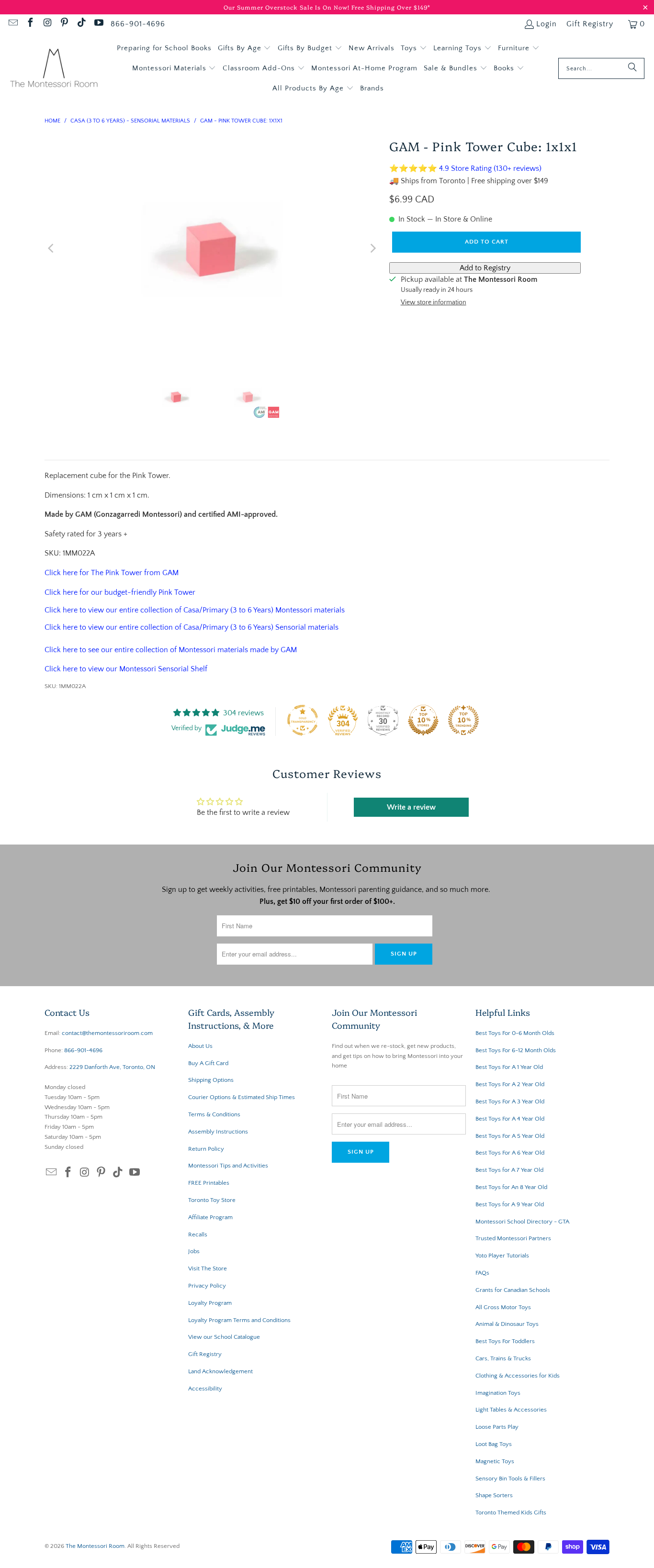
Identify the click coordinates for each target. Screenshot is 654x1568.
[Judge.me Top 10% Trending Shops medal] (463, 720)
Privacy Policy (207, 1285)
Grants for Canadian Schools (512, 1290)
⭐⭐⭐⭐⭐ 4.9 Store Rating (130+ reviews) (465, 168)
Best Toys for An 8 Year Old (511, 1187)
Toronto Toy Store (212, 1200)
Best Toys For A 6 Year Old (509, 1152)
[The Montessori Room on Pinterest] (64, 24)
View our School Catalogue (224, 1337)
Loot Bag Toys (493, 1444)
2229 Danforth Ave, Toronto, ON (112, 1067)
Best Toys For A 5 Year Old (509, 1136)
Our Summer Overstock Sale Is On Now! (287, 7)
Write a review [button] (411, 807)
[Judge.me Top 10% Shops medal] (423, 720)
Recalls (197, 1234)
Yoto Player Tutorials (502, 1255)
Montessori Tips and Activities (228, 1165)
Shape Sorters (494, 1495)
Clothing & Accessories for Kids (517, 1375)
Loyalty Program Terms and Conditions (239, 1320)
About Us (200, 1046)
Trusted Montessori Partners (513, 1238)
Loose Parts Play (497, 1426)
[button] (244, 48)
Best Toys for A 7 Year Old (509, 1170)
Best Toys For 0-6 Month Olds (514, 1033)
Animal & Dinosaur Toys (507, 1324)
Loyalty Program (210, 1303)
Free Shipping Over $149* (390, 7)
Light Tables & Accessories (511, 1409)
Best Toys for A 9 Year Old (509, 1204)
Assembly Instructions (218, 1131)
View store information (433, 302)
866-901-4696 (138, 24)
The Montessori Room (95, 1546)
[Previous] (51, 248)
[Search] (632, 68)
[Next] (372, 248)
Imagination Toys (497, 1393)
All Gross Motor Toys (503, 1307)
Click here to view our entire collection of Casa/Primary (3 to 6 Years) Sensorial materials (191, 627)
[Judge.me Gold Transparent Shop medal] (302, 720)
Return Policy (206, 1148)
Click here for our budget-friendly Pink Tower (120, 592)
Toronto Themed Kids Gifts (510, 1512)
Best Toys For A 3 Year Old (509, 1101)
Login (546, 24)
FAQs (482, 1272)
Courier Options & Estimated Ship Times (241, 1097)
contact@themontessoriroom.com (107, 1033)
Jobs (194, 1251)
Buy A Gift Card (208, 1063)
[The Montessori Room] (54, 68)
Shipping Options (211, 1080)
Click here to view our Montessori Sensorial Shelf (126, 669)
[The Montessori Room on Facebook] (29, 24)
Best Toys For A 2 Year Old (509, 1084)
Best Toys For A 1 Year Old (509, 1067)
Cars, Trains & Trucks (503, 1358)
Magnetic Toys (494, 1461)
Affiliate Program (210, 1217)
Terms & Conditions (214, 1114)
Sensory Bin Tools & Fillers (510, 1478)
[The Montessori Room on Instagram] (47, 24)
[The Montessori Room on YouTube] (98, 24)
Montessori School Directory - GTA (522, 1221)
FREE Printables (208, 1182)
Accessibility (205, 1388)
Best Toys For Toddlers (505, 1341)
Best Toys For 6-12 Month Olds (515, 1050)
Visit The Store (207, 1268)
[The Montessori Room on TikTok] (81, 24)
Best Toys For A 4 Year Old (509, 1118)
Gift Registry (589, 24)
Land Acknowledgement (220, 1371)
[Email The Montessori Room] (12, 24)
